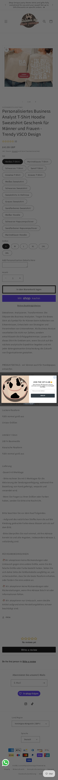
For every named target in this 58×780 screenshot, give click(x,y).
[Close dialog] (55, 377)
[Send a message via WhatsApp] (5, 763)
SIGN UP (42, 395)
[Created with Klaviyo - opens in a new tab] (29, 404)
